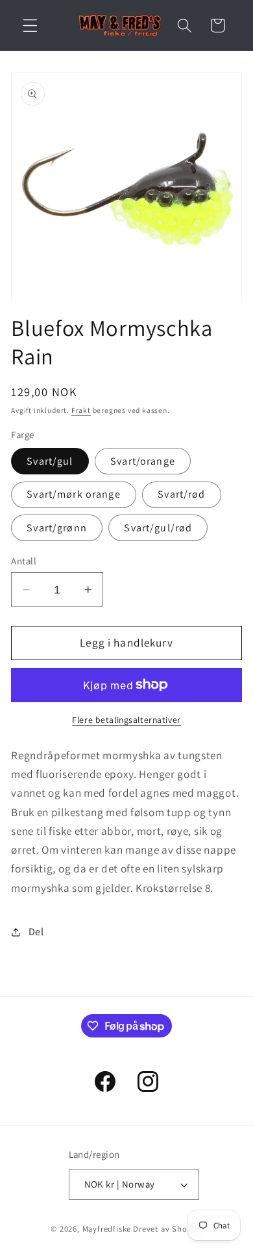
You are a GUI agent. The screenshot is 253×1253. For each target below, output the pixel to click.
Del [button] (36, 931)
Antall (23, 561)
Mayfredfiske (107, 1228)
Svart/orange (142, 461)
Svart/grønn (57, 528)
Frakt (81, 410)
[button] (30, 25)
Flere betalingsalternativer (126, 720)
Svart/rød (181, 494)
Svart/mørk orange (74, 494)
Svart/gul (50, 461)
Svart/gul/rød (158, 528)
